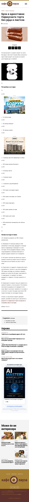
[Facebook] (9, 48)
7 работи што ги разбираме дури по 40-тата (13, 334)
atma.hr (7, 306)
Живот (3, 10)
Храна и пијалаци (9, 10)
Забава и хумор (18, 459)
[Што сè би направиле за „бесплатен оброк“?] (7, 454)
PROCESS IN (10, 491)
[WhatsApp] (19, 48)
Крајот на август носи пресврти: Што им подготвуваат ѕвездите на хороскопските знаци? (12, 352)
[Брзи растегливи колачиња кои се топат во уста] (7, 435)
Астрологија (4, 349)
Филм (2, 343)
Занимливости (4, 332)
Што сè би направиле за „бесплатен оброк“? (7, 461)
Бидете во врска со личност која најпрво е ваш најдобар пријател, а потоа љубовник (21, 445)
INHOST (19, 494)
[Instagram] (14, 487)
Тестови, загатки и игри (6, 357)
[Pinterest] (16, 48)
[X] (12, 48)
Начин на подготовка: (11, 322)
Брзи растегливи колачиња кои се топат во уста (7, 444)
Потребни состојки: (10, 320)
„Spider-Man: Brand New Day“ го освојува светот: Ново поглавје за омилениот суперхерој (14, 345)
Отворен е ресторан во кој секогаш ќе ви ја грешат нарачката (21, 462)
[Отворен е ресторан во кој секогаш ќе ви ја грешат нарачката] (21, 454)
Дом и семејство (5, 337)
